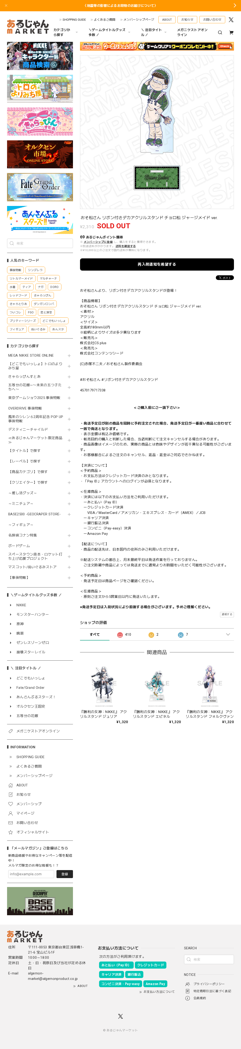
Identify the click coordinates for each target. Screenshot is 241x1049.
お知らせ (187, 19)
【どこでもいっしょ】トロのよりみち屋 (35, 366)
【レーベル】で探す (24, 461)
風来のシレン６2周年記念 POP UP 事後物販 (35, 419)
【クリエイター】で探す (28, 483)
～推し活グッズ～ (22, 493)
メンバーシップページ (139, 19)
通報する (227, 614)
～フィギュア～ (20, 525)
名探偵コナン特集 (22, 535)
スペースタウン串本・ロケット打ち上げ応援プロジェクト (35, 556)
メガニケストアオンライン (192, 32)
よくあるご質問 (104, 19)
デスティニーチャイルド (28, 430)
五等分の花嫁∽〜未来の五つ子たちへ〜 (35, 387)
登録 (64, 874)
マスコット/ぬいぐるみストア (32, 567)
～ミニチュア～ (20, 504)
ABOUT (167, 19)
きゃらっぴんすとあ (24, 377)
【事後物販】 (19, 578)
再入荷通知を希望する (157, 264)
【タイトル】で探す (24, 451)
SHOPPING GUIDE (74, 19)
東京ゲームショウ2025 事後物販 (36, 398)
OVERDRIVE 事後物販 (25, 408)
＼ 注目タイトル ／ (151, 32)
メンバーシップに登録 (98, 242)
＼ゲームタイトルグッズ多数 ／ (107, 32)
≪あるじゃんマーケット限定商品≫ (35, 440)
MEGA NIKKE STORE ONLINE (31, 356)
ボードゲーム (19, 546)
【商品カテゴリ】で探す (28, 472)
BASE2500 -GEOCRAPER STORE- (34, 514)
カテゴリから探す (61, 32)
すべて (95, 634)
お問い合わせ (212, 19)
